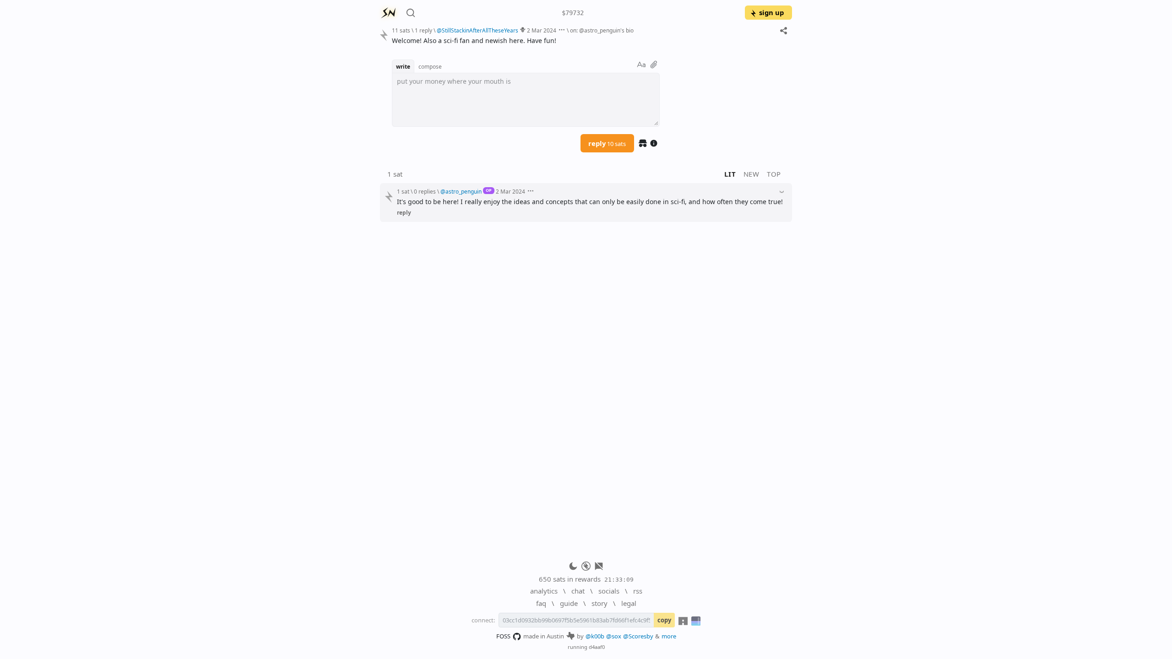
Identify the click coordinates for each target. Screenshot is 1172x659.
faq (541, 603)
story (599, 603)
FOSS (503, 636)
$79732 (573, 12)
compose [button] (430, 66)
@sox (613, 636)
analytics (544, 590)
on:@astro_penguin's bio (602, 30)
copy (664, 620)
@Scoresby (638, 636)
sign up (771, 12)
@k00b (595, 636)
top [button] (774, 173)
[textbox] (588, 40)
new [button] (751, 173)
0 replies (425, 191)
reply (607, 143)
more (669, 636)
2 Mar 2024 (541, 30)
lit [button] (730, 173)
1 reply (423, 30)
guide (569, 603)
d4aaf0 (597, 646)
